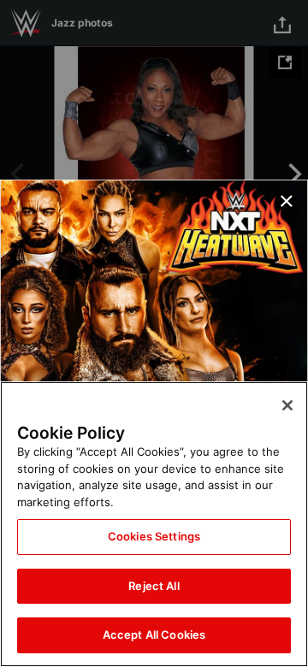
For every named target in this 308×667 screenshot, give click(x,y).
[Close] (287, 405)
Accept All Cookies (154, 634)
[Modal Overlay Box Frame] (154, 333)
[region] (154, 524)
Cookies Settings (154, 536)
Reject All (153, 586)
